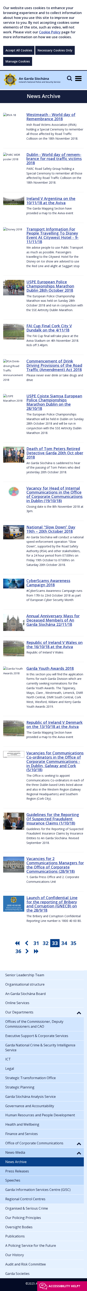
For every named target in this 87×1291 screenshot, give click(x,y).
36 (18, 951)
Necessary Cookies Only (55, 50)
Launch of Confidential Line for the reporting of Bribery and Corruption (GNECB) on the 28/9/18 (51, 904)
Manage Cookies (17, 61)
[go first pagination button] (18, 943)
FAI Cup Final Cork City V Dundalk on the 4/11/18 (49, 328)
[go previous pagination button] (27, 943)
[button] (79, 1012)
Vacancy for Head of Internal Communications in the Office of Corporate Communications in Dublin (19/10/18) (54, 494)
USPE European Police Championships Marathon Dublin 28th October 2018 (50, 286)
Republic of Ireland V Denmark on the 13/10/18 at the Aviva (54, 724)
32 (46, 943)
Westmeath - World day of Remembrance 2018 (50, 116)
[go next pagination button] (28, 951)
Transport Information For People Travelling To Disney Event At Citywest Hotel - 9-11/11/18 (52, 235)
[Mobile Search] (69, 78)
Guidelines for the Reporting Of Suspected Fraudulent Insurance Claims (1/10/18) (52, 819)
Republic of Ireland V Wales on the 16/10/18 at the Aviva (54, 644)
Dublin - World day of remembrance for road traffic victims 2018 (54, 159)
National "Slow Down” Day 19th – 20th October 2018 (50, 529)
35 (73, 943)
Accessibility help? (64, 1286)
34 (64, 943)
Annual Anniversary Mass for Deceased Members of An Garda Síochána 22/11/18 (53, 620)
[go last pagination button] (37, 951)
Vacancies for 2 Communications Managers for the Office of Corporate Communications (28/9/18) (55, 865)
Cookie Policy (50, 32)
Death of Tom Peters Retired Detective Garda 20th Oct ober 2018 (54, 453)
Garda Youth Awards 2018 (50, 668)
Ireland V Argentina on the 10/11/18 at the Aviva (50, 200)
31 (36, 943)
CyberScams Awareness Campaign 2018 (48, 582)
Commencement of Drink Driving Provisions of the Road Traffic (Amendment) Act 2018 (54, 365)
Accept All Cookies (18, 50)
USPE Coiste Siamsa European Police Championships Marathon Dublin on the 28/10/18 (54, 402)
